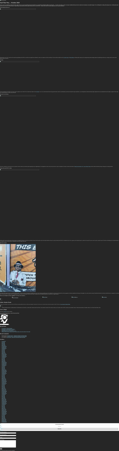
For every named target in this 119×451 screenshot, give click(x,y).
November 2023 (4, 363)
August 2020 (4, 394)
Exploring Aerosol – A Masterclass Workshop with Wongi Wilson (17, 335)
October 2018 (4, 412)
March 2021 (3, 388)
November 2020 (4, 391)
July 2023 (3, 366)
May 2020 (3, 396)
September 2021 (4, 383)
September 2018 (4, 413)
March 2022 (3, 378)
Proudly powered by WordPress (10, 450)
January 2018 (4, 420)
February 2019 (4, 409)
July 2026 (3, 342)
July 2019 (3, 405)
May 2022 (3, 376)
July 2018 (3, 415)
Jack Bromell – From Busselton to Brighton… (8, 329)
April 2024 (3, 360)
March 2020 (3, 398)
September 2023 (4, 364)
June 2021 (3, 385)
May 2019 (3, 406)
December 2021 (4, 380)
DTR (49, 307)
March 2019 (3, 408)
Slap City (75, 307)
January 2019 (4, 410)
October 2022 (4, 372)
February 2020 (4, 399)
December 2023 (4, 362)
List (19, 307)
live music (59, 307)
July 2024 (3, 358)
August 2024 (4, 357)
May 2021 (3, 386)
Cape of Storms (86, 166)
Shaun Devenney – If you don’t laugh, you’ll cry (9, 330)
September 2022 (4, 373)
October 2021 (4, 382)
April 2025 (3, 352)
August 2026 (4, 341)
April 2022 (3, 377)
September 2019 (4, 403)
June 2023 (3, 367)
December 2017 (4, 421)
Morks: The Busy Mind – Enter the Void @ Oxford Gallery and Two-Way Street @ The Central (16, 331)
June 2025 (3, 350)
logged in (5, 311)
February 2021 (4, 389)
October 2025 (4, 347)
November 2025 (4, 346)
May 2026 (3, 343)
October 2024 (4, 355)
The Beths (37, 91)
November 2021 (4, 381)
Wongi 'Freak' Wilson (95, 307)
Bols (37, 307)
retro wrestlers (71, 307)
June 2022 (3, 375)
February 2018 (4, 419)
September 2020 (4, 393)
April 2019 (3, 407)
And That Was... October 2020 (26, 307)
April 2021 (3, 387)
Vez (82, 166)
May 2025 (3, 351)
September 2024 (4, 356)
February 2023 (4, 369)
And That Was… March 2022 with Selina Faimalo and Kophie (16, 337)
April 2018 (3, 417)
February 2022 (4, 379)
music (62, 307)
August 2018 (4, 414)
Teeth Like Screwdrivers (78, 166)
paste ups (67, 307)
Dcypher (65, 57)
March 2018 (3, 418)
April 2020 (3, 397)
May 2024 (3, 359)
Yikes (99, 307)
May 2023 (3, 368)
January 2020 (4, 400)
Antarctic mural (34, 307)
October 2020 (4, 392)
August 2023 (4, 365)
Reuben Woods (4, 307)
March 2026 (3, 345)
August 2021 (4, 384)
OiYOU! (64, 307)
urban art (89, 307)
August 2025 (4, 348)
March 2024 (3, 361)
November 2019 (4, 401)
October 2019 (4, 402)
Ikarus (67, 57)
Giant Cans (52, 307)
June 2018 (3, 416)
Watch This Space (2, 450)
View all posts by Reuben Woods (65, 304)
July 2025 (3, 349)
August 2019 (4, 404)
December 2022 (4, 370)
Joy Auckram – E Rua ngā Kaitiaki (7, 328)
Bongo (90, 166)
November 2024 (4, 354)
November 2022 (4, 371)
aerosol (21, 307)
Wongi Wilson (72, 57)
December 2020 (4, 390)
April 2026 (3, 344)
